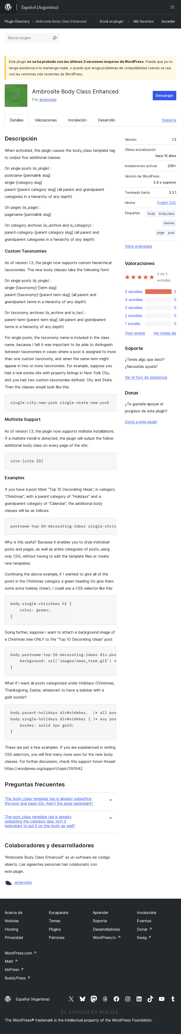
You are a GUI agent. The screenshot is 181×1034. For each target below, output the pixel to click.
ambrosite (48, 99)
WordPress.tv (107, 937)
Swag (144, 937)
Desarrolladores (106, 929)
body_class (166, 213)
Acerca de (13, 912)
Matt (11, 961)
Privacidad (14, 937)
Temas (54, 920)
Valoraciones (46, 120)
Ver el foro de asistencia (146, 377)
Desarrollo (106, 120)
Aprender (100, 912)
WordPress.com (21, 953)
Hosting (11, 929)
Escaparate (58, 912)
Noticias (12, 920)
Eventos (144, 920)
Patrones (57, 937)
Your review (135, 333)
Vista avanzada (138, 246)
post (171, 232)
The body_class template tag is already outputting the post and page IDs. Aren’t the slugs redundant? (49, 801)
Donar (144, 929)
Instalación (77, 120)
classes (169, 223)
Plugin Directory (17, 21)
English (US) (166, 203)
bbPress (14, 969)
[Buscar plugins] (54, 38)
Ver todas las (164, 333)
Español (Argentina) (33, 999)
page (160, 232)
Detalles (17, 120)
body (151, 213)
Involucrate (146, 912)
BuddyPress (17, 978)
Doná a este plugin (141, 421)
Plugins (55, 929)
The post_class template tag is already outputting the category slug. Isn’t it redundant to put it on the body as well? (40, 821)
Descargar (164, 95)
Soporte (169, 120)
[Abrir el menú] (173, 7)
